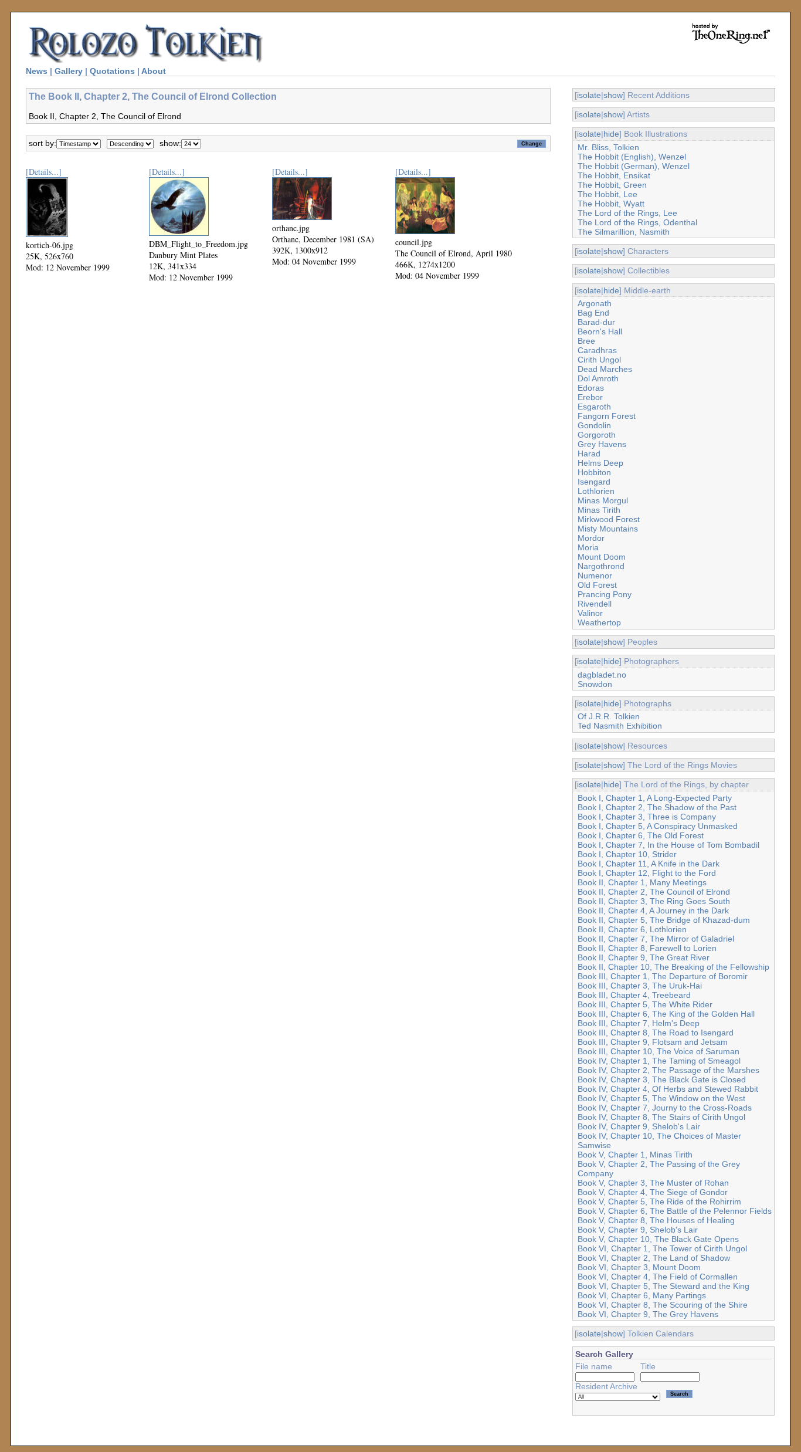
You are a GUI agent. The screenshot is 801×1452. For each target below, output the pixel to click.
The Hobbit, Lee (607, 194)
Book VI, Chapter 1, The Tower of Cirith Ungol (662, 1248)
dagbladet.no (602, 674)
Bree (586, 341)
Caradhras (597, 350)
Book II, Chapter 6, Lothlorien (632, 929)
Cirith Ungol (599, 359)
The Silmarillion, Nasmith (624, 231)
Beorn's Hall (600, 331)
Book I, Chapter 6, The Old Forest (641, 835)
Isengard (594, 481)
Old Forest (597, 585)
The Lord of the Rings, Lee (627, 213)
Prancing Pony (605, 594)
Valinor (590, 613)
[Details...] (44, 171)
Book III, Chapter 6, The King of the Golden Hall (666, 1013)
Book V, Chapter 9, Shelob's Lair (638, 1229)
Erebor (590, 397)
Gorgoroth (597, 434)
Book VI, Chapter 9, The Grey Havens (648, 1314)
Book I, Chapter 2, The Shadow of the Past (657, 807)
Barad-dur (596, 322)
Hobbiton (594, 472)
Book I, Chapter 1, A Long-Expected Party (655, 798)
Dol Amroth (598, 378)
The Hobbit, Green (612, 184)
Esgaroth (594, 406)
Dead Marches (605, 369)
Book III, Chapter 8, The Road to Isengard (656, 1032)
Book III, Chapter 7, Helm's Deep (639, 1023)
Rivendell (595, 603)
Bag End (593, 312)
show (613, 95)
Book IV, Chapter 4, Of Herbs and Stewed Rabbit (668, 1089)
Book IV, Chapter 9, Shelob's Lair (639, 1126)
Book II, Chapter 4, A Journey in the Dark (653, 910)
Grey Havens (602, 444)
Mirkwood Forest (609, 519)
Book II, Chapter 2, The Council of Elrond (654, 891)
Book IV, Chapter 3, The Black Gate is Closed (662, 1079)
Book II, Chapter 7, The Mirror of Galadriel (656, 938)
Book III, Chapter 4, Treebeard (634, 995)
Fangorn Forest (607, 416)
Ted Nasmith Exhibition (620, 725)
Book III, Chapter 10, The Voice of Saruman (658, 1051)
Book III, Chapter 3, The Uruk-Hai (640, 985)
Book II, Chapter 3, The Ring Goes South (654, 901)
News (36, 71)
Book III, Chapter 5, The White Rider (645, 1004)
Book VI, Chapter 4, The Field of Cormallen (658, 1276)
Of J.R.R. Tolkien (609, 716)
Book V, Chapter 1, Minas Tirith (635, 1154)
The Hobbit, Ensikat (614, 175)
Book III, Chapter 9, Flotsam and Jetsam (653, 1042)
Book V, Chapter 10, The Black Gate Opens (658, 1239)
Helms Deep (600, 463)
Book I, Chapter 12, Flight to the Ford (647, 873)
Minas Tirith (599, 510)
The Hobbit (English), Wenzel (632, 156)
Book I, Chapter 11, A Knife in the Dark (648, 863)
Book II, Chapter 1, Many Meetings (642, 882)
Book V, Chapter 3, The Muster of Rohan (653, 1182)
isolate (589, 95)
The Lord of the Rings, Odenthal (637, 222)
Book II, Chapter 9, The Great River (644, 957)
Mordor (591, 538)
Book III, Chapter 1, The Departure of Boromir (663, 976)
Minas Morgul (603, 500)
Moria (588, 547)
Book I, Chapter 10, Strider (627, 854)
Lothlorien (596, 491)
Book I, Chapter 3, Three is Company (647, 816)
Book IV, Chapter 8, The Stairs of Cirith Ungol (661, 1117)
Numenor (595, 575)
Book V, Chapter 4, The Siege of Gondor (653, 1192)
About (153, 71)
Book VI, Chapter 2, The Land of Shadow (654, 1258)
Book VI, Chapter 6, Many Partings (642, 1295)
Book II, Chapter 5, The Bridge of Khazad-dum (664, 920)
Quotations (112, 71)
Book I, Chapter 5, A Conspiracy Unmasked (658, 826)
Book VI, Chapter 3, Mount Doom (639, 1267)
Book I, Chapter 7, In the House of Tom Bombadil (668, 844)
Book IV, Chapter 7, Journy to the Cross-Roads (665, 1107)
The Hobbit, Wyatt (611, 203)
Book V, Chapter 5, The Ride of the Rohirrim (659, 1201)
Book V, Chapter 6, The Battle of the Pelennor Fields (675, 1211)
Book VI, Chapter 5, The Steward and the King (663, 1286)
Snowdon (595, 684)
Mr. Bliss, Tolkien (608, 147)
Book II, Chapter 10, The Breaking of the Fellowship (673, 967)
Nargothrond (601, 566)
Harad (589, 453)
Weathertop (599, 622)
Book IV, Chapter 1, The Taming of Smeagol (659, 1060)
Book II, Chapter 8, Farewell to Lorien (647, 948)
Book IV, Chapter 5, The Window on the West (661, 1098)
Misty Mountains (608, 528)
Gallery (69, 71)
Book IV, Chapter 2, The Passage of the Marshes (668, 1070)
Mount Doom (602, 556)
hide (611, 133)
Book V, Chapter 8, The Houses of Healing (656, 1220)
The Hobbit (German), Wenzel (634, 166)
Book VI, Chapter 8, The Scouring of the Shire (663, 1304)
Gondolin (594, 425)
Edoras (591, 387)
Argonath (595, 303)
